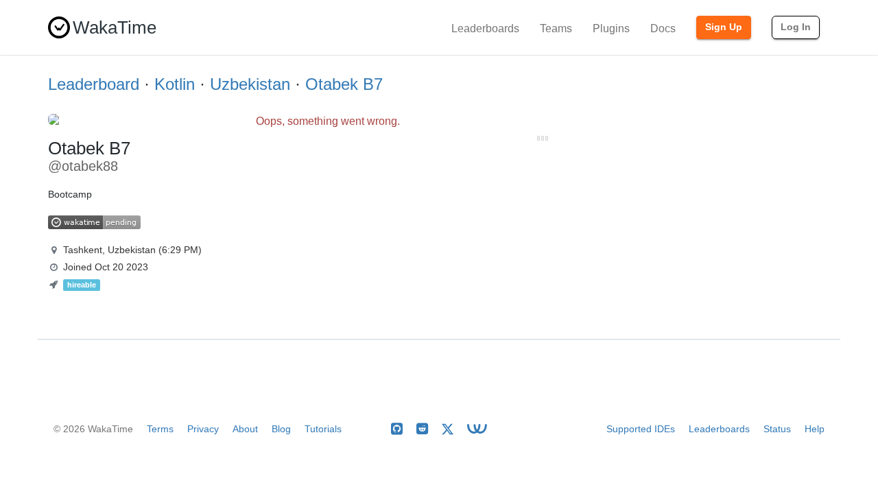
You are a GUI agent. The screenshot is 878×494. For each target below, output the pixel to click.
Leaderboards (485, 28)
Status (777, 428)
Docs (663, 28)
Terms (160, 428)
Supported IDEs (640, 428)
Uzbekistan (250, 84)
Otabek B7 (344, 84)
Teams (556, 28)
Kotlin (174, 84)
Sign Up (723, 26)
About (245, 428)
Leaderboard (93, 84)
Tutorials (323, 428)
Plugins (611, 28)
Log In (796, 26)
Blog (281, 428)
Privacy (203, 428)
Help (814, 428)
